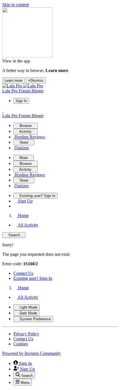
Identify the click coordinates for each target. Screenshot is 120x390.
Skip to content (15, 4)
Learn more (13, 80)
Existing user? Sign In (32, 278)
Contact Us (23, 273)
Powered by (31, 353)
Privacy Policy (26, 333)
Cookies (20, 343)
